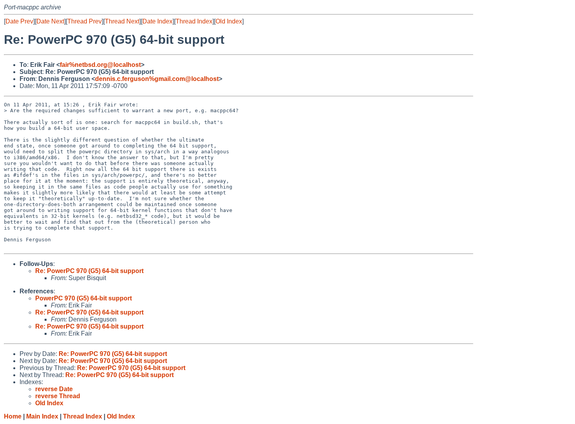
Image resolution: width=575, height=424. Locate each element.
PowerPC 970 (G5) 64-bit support (83, 298)
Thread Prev (84, 21)
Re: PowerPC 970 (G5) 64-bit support (89, 271)
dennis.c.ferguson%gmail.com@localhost (157, 78)
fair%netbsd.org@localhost (100, 64)
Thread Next (122, 21)
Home (13, 416)
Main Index (42, 416)
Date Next (50, 21)
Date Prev (19, 21)
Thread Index (194, 21)
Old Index (229, 21)
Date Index (157, 21)
